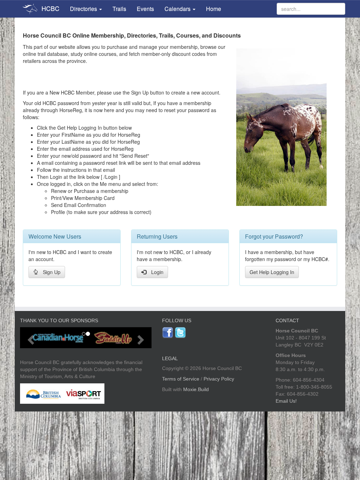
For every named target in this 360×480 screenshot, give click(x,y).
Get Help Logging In (272, 271)
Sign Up (51, 271)
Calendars (178, 9)
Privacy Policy (219, 379)
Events (145, 9)
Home (213, 9)
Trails (119, 9)
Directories (84, 9)
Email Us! (286, 401)
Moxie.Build (196, 389)
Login (157, 271)
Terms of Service (180, 379)
